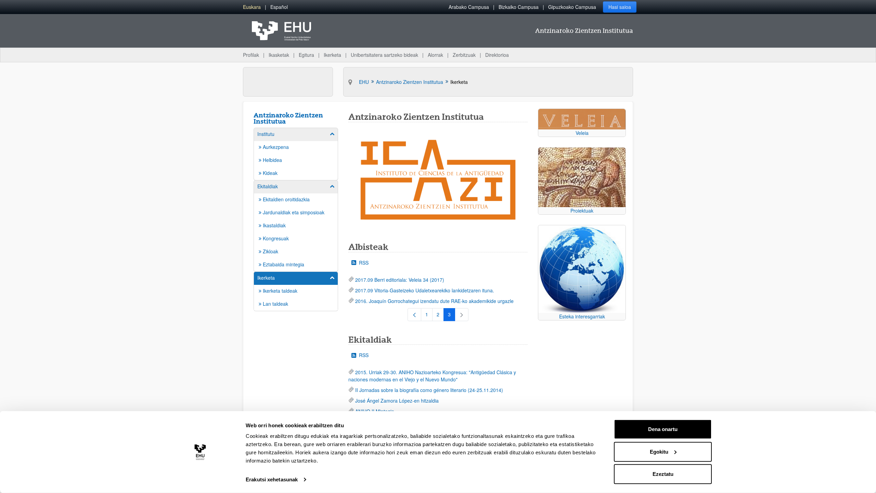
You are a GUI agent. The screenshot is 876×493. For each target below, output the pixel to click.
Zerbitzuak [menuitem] (464, 54)
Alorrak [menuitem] (435, 54)
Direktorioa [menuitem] (497, 54)
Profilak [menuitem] (251, 54)
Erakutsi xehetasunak (272, 479)
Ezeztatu (663, 474)
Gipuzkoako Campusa (572, 6)
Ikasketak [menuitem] (279, 54)
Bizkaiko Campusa (519, 6)
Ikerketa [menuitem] (332, 54)
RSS (364, 262)
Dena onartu (663, 429)
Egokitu (659, 451)
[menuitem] (252, 7)
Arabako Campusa (469, 6)
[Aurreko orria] (414, 314)
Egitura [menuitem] (306, 54)
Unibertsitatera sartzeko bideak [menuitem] (384, 54)
